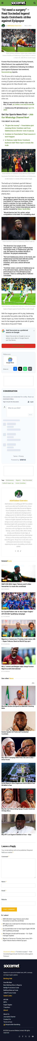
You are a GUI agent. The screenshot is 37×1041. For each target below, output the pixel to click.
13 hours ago (6, 644)
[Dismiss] (34, 330)
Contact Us (7, 1019)
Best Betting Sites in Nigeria (12, 985)
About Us (6, 1014)
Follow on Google (18, 346)
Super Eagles (7, 1005)
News (4, 580)
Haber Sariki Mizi (24, 209)
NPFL (5, 1002)
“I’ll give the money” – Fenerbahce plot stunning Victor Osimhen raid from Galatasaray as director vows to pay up (19, 128)
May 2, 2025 (27, 25)
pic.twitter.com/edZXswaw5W (23, 104)
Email (3, 891)
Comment (5, 856)
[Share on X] (20, 369)
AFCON (5, 999)
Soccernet (6, 951)
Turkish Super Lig (7, 483)
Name (4, 882)
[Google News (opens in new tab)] (10, 361)
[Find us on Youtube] (33, 1036)
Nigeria (18, 480)
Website (4, 899)
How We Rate (7, 982)
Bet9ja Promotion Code (11, 987)
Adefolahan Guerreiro (14, 25)
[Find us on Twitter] (26, 1036)
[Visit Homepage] (18, 3)
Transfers (6, 1007)
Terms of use (7, 1022)
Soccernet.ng (6, 72)
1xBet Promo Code (9, 993)
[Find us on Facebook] (22, 1036)
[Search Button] (35, 3)
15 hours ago (6, 671)
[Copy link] (30, 369)
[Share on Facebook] (15, 369)
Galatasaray (10, 480)
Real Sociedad (27, 480)
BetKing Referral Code (10, 990)
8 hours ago (5, 589)
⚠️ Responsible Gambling (11, 1024)
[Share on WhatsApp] (25, 369)
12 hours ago (6, 616)
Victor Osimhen (21, 483)
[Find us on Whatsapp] (19, 1036)
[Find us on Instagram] (29, 1036)
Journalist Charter (9, 1017)
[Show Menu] (2, 3)
